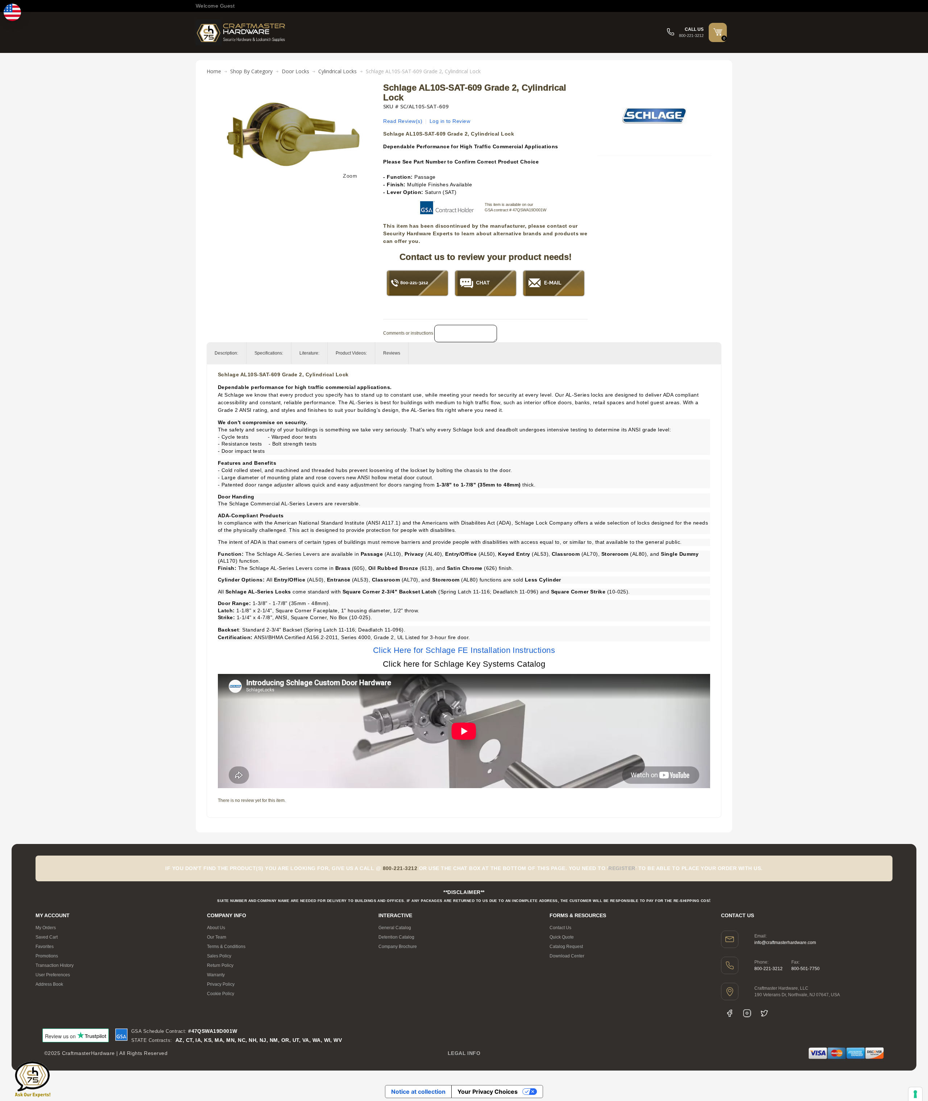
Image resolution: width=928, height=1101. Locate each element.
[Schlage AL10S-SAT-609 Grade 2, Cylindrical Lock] (292, 87)
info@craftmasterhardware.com (785, 942)
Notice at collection (418, 1091)
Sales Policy (219, 956)
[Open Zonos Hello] (12, 12)
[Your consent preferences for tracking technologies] (915, 1094)
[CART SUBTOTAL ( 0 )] (717, 31)
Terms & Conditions (226, 946)
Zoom (350, 176)
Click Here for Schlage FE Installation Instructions (464, 650)
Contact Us (560, 927)
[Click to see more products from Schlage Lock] (654, 115)
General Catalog (394, 927)
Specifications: (268, 353)
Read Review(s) (402, 121)
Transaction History (55, 965)
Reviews (391, 353)
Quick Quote (562, 937)
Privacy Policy (221, 984)
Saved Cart (47, 937)
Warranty (216, 974)
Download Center (567, 956)
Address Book (49, 984)
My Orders (46, 927)
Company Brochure (397, 946)
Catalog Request (566, 946)
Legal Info (464, 1053)
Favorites (45, 946)
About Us (216, 927)
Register (621, 868)
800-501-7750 (805, 968)
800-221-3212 (768, 968)
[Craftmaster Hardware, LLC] (241, 32)
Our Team (216, 937)
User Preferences (53, 974)
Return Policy (220, 965)
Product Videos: (351, 353)
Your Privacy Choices (487, 1091)
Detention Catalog (396, 937)
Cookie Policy (220, 993)
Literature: (309, 353)
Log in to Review (450, 121)
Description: (226, 353)
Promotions (47, 956)
